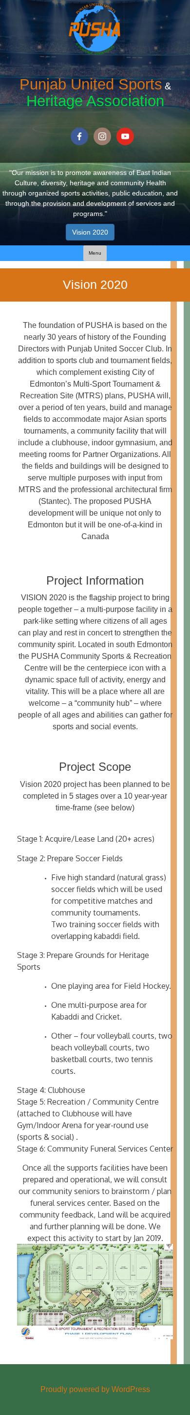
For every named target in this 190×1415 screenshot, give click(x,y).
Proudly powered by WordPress (95, 1389)
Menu (95, 253)
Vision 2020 (90, 232)
